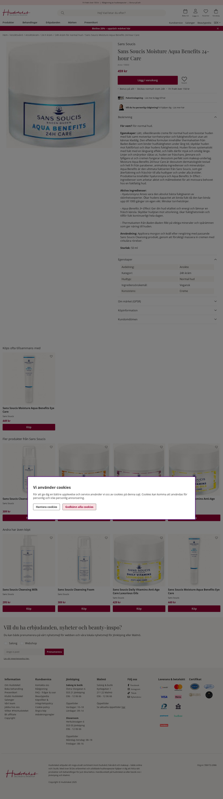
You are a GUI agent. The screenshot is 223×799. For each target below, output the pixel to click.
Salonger (190, 22)
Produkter (8, 22)
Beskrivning (125, 117)
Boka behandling (14, 688)
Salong (13, 643)
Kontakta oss (42, 685)
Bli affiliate (10, 714)
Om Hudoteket (12, 685)
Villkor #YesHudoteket (16, 710)
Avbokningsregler (44, 714)
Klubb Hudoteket (14, 696)
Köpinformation (128, 310)
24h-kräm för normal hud (69, 35)
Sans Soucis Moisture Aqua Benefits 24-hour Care (112, 35)
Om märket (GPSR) (129, 301)
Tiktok (133, 693)
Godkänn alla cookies (79, 507)
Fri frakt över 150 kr (91, 2)
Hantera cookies (46, 507)
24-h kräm (46, 35)
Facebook (134, 685)
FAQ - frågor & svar (45, 692)
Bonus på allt (135, 2)
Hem (5, 35)
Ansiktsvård (16, 35)
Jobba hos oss (12, 707)
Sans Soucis (126, 44)
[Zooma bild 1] (59, 95)
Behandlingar (30, 22)
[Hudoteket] (17, 13)
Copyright (10, 718)
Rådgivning (41, 688)
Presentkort (91, 22)
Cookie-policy (42, 707)
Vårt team (10, 703)
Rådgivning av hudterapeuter (114, 2)
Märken (72, 22)
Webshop (31, 643)
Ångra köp (40, 710)
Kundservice (176, 22)
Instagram (135, 689)
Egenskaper (125, 259)
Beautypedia (204, 22)
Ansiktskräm (32, 35)
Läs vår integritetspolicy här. (16, 658)
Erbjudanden (53, 22)
